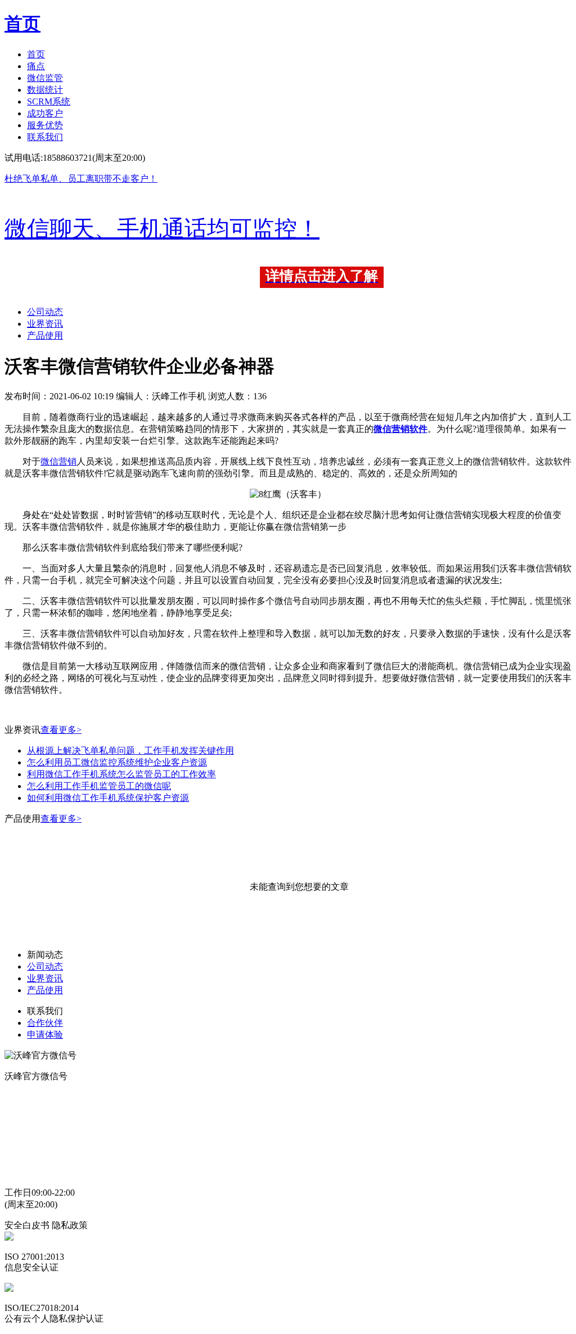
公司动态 (45, 312)
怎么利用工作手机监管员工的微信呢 (99, 786)
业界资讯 (45, 323)
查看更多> (61, 729)
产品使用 (45, 335)
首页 (36, 54)
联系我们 (45, 137)
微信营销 (58, 461)
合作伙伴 (45, 1022)
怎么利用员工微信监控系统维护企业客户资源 (117, 762)
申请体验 (45, 1034)
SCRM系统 (48, 101)
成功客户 (45, 113)
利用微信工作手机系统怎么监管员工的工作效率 (121, 774)
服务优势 (45, 125)
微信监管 (45, 78)
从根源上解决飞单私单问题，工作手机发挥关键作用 (130, 750)
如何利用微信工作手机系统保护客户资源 (108, 798)
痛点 (36, 66)
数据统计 (45, 89)
